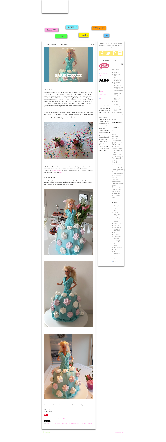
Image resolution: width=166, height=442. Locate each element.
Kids (121, 164)
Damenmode (119, 142)
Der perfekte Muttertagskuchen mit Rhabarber (118, 84)
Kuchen (114, 177)
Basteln (115, 137)
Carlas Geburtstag (57, 423)
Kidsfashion (115, 166)
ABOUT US (72, 27)
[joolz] (101, 91)
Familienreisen (115, 148)
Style (113, 191)
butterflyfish (117, 214)
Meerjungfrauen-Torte (56, 170)
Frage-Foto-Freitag (117, 151)
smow (115, 245)
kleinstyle (116, 232)
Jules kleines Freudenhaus (117, 230)
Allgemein (65, 419)
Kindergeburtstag (66, 423)
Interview (115, 162)
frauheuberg (117, 218)
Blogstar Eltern (117, 212)
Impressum (44, 437)
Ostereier (118, 181)
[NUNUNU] (102, 95)
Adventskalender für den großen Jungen (118, 109)
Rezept (115, 187)
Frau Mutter (117, 216)
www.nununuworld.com (117, 195)
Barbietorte (49, 423)
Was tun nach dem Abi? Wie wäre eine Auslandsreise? (118, 89)
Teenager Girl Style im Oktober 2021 (118, 76)
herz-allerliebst (117, 227)
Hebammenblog (117, 225)
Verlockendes (117, 253)
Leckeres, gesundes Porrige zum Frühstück (118, 98)
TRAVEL (84, 35)
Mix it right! (117, 72)
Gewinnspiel (117, 158)
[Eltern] (104, 70)
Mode (113, 179)
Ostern (114, 183)
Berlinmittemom (116, 140)
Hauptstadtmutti (117, 223)
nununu (114, 181)
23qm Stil (116, 205)
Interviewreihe (116, 164)
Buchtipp (114, 142)
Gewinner (120, 156)
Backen (115, 134)
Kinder (120, 168)
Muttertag (117, 179)
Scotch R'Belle (118, 189)
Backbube (116, 207)
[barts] (101, 98)
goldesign (116, 221)
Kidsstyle (115, 168)
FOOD (61, 36)
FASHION (51, 30)
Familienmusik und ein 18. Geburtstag (118, 113)
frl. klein (116, 219)
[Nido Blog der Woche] (104, 81)
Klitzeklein (116, 234)
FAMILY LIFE (99, 28)
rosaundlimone (55, 6)
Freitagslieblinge (116, 154)
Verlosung (117, 191)
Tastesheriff (116, 249)
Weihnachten (116, 193)
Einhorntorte (62, 172)
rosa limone (53, 419)
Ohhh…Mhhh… (118, 242)
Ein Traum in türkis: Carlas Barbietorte (56, 44)
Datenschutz (127, 439)
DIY (106, 35)
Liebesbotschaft (117, 236)
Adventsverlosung (115, 132)
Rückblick (121, 187)
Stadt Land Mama (118, 247)
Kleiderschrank (116, 176)
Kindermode (117, 173)
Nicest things (117, 240)
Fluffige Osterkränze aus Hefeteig (117, 93)
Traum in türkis (88, 423)
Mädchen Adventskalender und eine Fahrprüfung (118, 104)
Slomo (115, 243)
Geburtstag (114, 156)
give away (114, 160)
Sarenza (113, 189)
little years (116, 238)
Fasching (120, 148)
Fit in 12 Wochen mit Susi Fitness (118, 79)
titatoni (115, 251)
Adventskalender (116, 130)
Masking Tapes (119, 177)
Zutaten (113, 197)
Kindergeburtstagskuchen (77, 423)
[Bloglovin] (115, 261)
